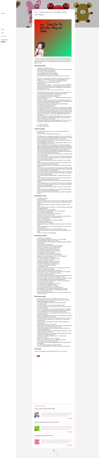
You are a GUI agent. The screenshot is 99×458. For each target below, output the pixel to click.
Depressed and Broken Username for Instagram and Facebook (46, 422)
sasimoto (60, 452)
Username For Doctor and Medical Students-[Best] (44, 408)
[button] (72, 12)
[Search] (82, 3)
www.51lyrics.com (39, 3)
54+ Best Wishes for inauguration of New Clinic (43, 435)
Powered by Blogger (58, 450)
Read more (70, 418)
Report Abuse (3, 36)
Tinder (38, 356)
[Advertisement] (79, 26)
